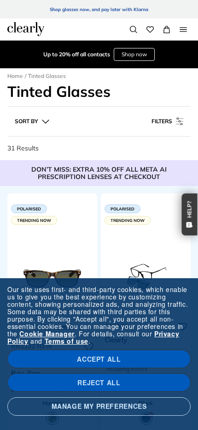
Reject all (98, 382)
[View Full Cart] (166, 29)
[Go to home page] (25, 29)
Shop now (134, 54)
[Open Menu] (183, 29)
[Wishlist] (150, 29)
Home (15, 75)
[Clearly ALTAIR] (146, 277)
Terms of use (66, 341)
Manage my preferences (99, 406)
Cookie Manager (46, 333)
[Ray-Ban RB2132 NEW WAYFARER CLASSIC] (52, 277)
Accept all (99, 359)
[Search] (133, 29)
